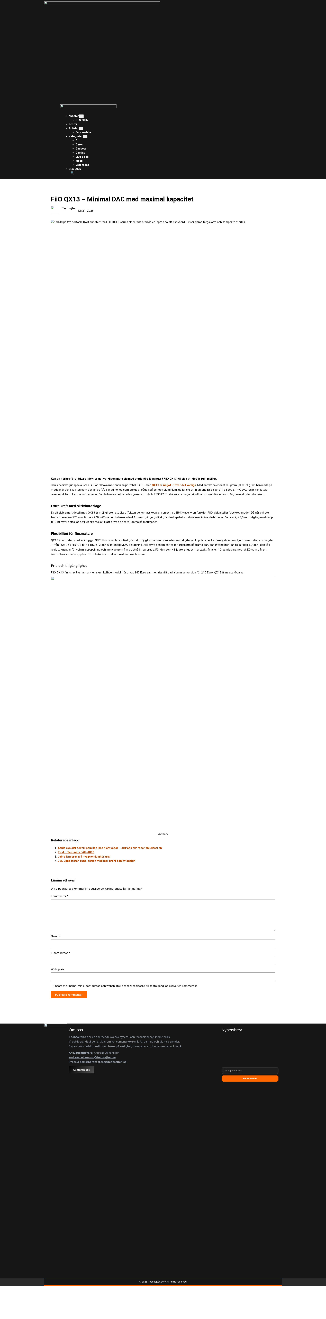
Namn (55, 936)
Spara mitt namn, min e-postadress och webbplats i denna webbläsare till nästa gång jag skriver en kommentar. (126, 986)
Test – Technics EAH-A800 (76, 852)
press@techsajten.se (111, 1062)
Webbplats (58, 969)
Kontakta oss (81, 1069)
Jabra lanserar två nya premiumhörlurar (84, 856)
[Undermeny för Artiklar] (81, 128)
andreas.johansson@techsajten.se (92, 1057)
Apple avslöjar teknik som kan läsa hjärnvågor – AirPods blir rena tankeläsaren (110, 848)
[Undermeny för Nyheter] (81, 116)
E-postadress (60, 953)
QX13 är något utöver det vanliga (174, 485)
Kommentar (59, 896)
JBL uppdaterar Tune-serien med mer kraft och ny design (96, 860)
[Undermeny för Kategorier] (85, 136)
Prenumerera (250, 1078)
